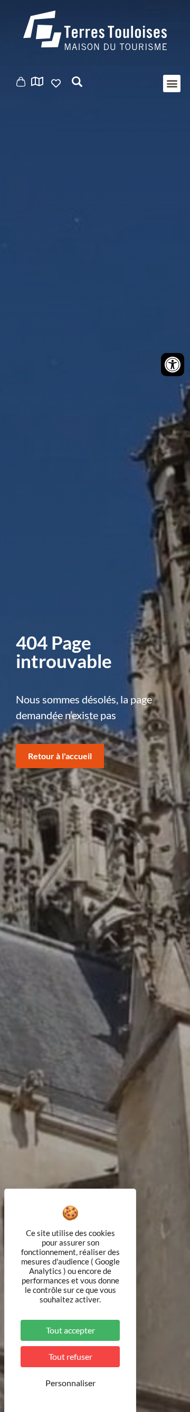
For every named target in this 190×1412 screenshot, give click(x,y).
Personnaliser (70, 1383)
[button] (171, 83)
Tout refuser (70, 1356)
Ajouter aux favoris (57, 83)
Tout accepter (70, 1330)
